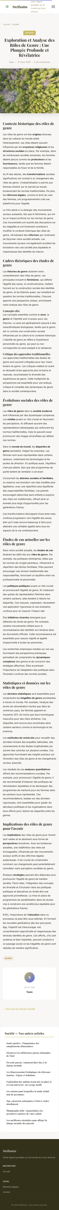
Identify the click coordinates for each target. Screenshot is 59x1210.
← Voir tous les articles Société (19, 1009)
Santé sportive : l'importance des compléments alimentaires (22, 1045)
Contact (6, 1192)
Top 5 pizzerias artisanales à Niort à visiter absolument (27, 1102)
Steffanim (19, 6)
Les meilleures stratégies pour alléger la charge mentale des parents (26, 1122)
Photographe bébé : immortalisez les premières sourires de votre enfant (24, 1112)
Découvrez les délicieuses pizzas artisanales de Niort (28, 1054)
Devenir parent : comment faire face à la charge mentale (26, 1064)
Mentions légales (11, 1187)
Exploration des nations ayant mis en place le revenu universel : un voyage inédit (29, 1083)
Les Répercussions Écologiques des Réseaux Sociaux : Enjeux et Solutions (28, 1074)
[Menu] (53, 6)
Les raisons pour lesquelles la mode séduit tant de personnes (27, 1093)
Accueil (6, 24)
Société (15, 24)
